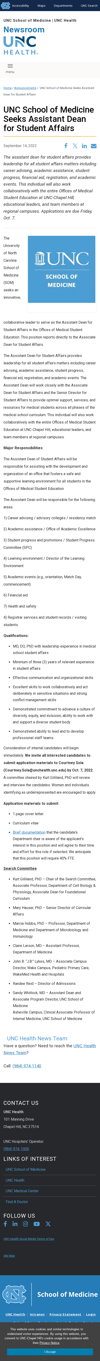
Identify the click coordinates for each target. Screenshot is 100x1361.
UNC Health (65, 20)
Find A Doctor (17, 1202)
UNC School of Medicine (27, 20)
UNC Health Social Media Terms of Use (28, 1239)
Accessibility (20, 5)
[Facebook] (5, 1225)
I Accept (50, 1352)
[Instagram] (25, 1225)
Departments (63, 5)
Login (91, 1314)
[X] (48, 1225)
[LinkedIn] (15, 1225)
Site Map (9, 1255)
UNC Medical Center (22, 1191)
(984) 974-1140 (27, 1066)
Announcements (25, 88)
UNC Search (89, 5)
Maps (42, 5)
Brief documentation (29, 832)
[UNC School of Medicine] (50, 1294)
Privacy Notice (49, 1343)
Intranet (37, 1314)
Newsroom (24, 29)
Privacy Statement (65, 1314)
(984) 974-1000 (16, 1149)
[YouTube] (36, 1225)
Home (7, 88)
